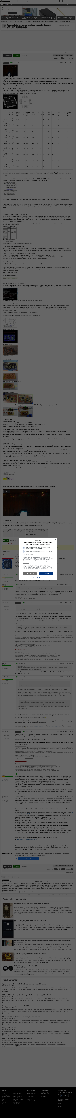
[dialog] (38, 559)
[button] (38, 555)
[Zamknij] (55, 539)
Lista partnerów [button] (26, 563)
